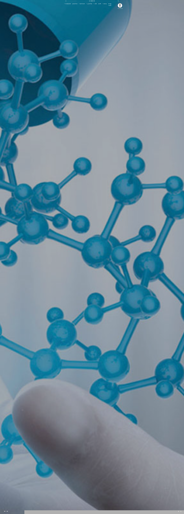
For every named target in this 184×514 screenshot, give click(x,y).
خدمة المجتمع (74, 3)
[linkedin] (89, 1)
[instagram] (90, 1)
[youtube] (92, 1)
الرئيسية (109, 3)
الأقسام (99, 3)
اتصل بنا (110, 5)
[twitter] (94, 1)
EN (65, 1)
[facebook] (93, 1)
